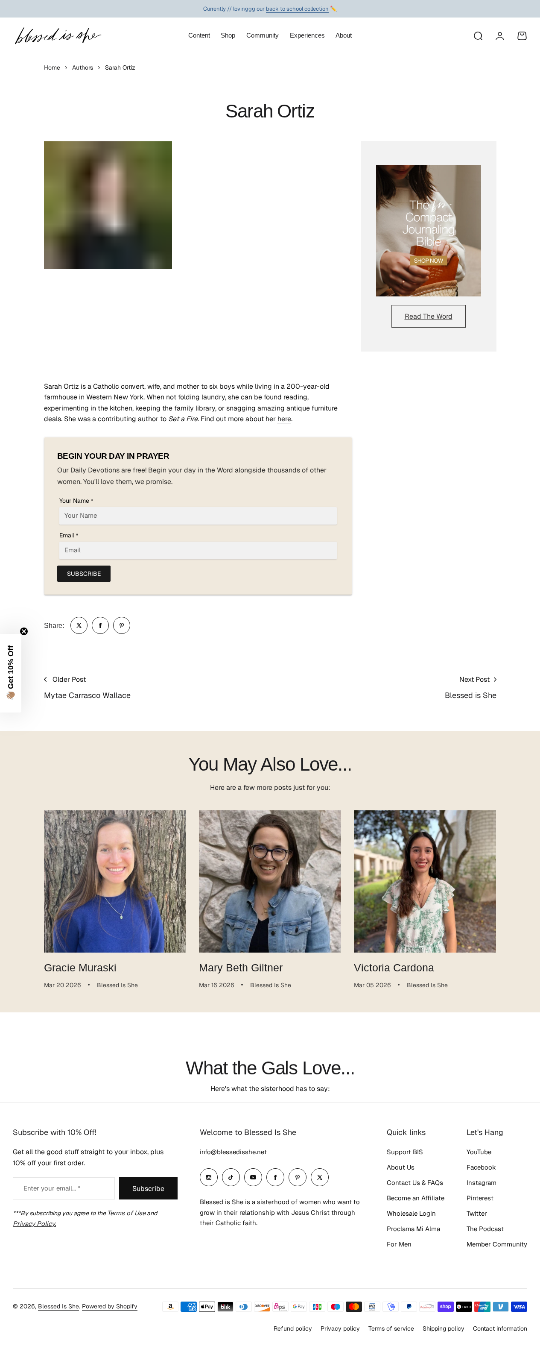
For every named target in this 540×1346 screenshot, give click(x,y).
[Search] (477, 35)
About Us (400, 1167)
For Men (399, 1244)
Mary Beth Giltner (241, 968)
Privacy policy (340, 1328)
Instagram (481, 1183)
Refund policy (293, 1328)
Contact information (500, 1328)
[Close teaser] (24, 631)
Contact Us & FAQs (415, 1183)
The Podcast (485, 1229)
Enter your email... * (51, 1188)
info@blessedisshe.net (233, 1152)
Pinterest (480, 1198)
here (284, 418)
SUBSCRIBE (84, 574)
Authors (82, 67)
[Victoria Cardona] (425, 881)
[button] (10, 673)
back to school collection (297, 6)
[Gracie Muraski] (115, 881)
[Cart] (522, 35)
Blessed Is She (58, 1306)
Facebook (481, 1167)
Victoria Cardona (394, 968)
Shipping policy (443, 1328)
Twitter (477, 1213)
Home (52, 67)
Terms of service (391, 1328)
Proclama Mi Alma (413, 1229)
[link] (79, 625)
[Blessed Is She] (57, 35)
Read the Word (428, 316)
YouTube (479, 1152)
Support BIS (405, 1152)
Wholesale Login (411, 1213)
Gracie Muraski (80, 968)
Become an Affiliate (415, 1198)
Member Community (497, 1244)
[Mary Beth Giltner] (270, 881)
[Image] (428, 230)
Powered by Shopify (109, 1306)
